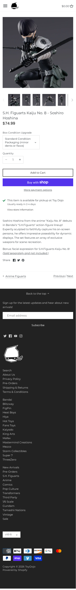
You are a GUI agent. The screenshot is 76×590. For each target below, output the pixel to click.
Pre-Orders (10, 383)
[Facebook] (10, 335)
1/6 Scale (8, 501)
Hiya (5, 416)
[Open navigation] (5, 6)
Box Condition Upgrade (17, 132)
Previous (59, 276)
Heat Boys (9, 412)
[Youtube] (15, 335)
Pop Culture (11, 489)
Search (7, 370)
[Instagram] (20, 335)
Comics (7, 484)
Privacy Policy (12, 379)
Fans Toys (9, 425)
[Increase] (20, 159)
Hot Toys (8, 421)
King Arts (9, 434)
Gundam (8, 506)
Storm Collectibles (14, 451)
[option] (14, 100)
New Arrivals (11, 467)
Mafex (7, 438)
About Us (9, 374)
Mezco (7, 446)
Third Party (10, 497)
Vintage (8, 514)
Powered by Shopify (15, 570)
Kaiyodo (8, 429)
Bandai (7, 399)
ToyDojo (30, 566)
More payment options (38, 190)
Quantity (8, 153)
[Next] (72, 100)
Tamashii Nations (14, 510)
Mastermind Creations (17, 442)
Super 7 (8, 455)
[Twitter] (5, 335)
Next (70, 276)
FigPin (7, 408)
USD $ (8, 534)
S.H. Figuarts (11, 476)
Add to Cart (37, 172)
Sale (5, 518)
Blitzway (8, 404)
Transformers (11, 493)
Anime (7, 480)
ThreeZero (9, 459)
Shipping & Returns (15, 387)
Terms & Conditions (15, 392)
